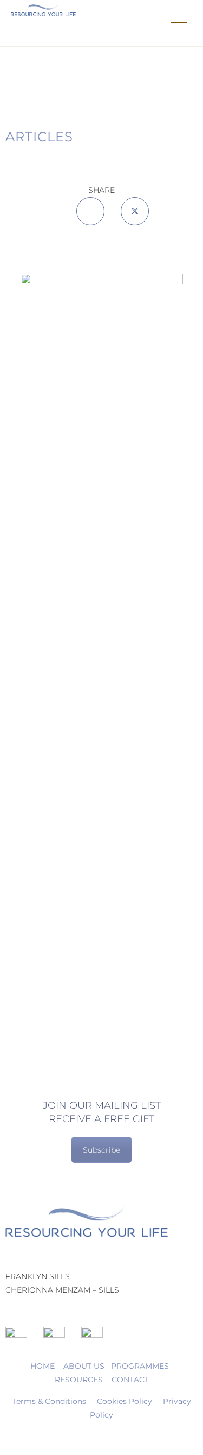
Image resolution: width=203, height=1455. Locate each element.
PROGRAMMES (140, 1366)
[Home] (43, 13)
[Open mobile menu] (181, 19)
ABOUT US (85, 1366)
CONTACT (130, 1379)
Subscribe (101, 1150)
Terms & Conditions (49, 1401)
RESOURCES (79, 1379)
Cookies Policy (124, 1401)
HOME (42, 1366)
